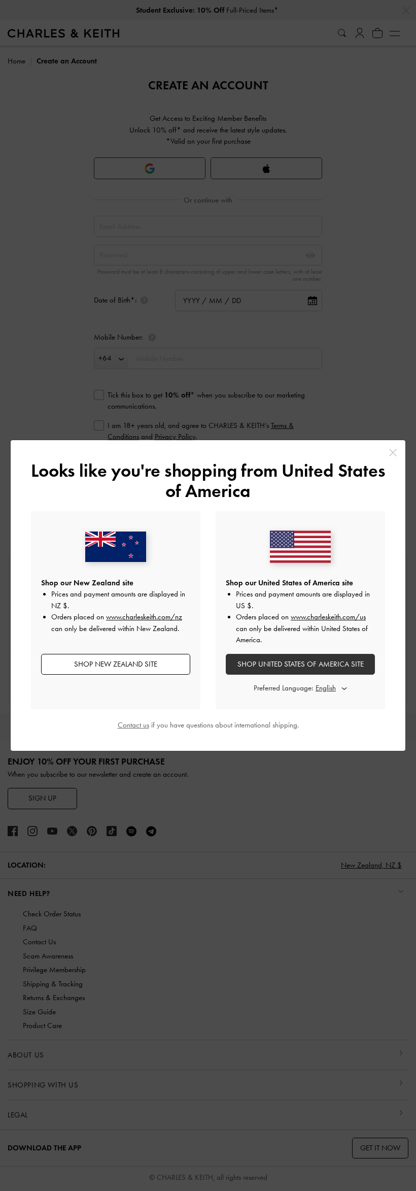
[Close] (393, 452)
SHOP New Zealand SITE (115, 664)
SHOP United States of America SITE (300, 664)
